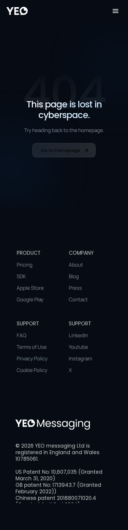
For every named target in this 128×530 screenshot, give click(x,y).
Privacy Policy (32, 358)
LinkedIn (78, 335)
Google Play (30, 299)
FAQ (21, 335)
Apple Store (30, 287)
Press (75, 287)
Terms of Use (32, 346)
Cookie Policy (32, 369)
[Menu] (115, 11)
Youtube (78, 346)
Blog (74, 276)
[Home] (17, 11)
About (76, 264)
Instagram (80, 358)
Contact (78, 299)
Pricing (24, 264)
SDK (21, 276)
